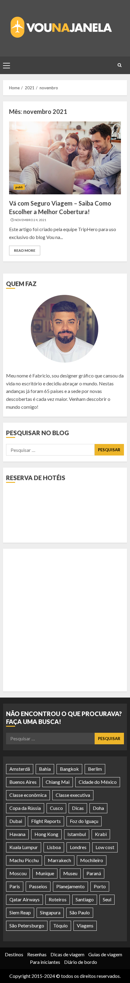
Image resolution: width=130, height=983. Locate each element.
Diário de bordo (80, 962)
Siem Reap (20, 912)
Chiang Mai (58, 782)
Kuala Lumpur (23, 847)
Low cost (105, 847)
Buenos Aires (23, 782)
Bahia (45, 769)
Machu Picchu (24, 860)
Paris (14, 886)
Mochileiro (91, 860)
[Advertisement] (65, 620)
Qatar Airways (24, 899)
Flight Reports (46, 821)
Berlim (95, 769)
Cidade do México (98, 782)
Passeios (38, 886)
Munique (45, 873)
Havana (17, 834)
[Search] (119, 65)
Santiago (85, 899)
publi (19, 187)
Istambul (76, 834)
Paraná (93, 873)
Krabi (101, 834)
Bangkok (69, 769)
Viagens (85, 925)
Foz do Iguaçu (84, 821)
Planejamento (70, 886)
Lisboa (54, 847)
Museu (70, 873)
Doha (98, 808)
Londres (78, 847)
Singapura (50, 912)
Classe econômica (28, 795)
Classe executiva (73, 795)
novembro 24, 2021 (31, 220)
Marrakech (59, 860)
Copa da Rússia (25, 808)
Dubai (15, 821)
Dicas (78, 808)
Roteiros (58, 899)
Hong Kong (46, 834)
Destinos (14, 954)
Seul (107, 899)
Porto (100, 886)
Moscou (18, 873)
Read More (24, 250)
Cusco (56, 808)
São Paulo (80, 912)
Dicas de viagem (67, 954)
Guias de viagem (105, 954)
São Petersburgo (26, 925)
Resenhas (37, 954)
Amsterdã (19, 769)
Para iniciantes (45, 962)
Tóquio (60, 925)
